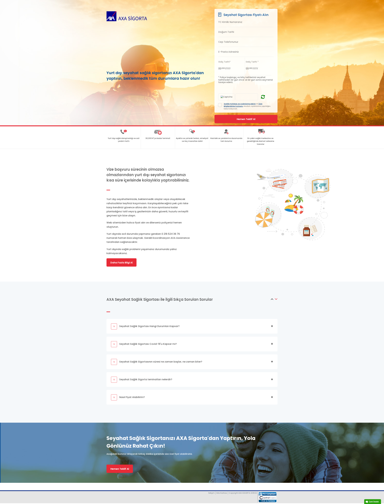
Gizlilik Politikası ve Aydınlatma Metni (240, 104)
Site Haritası (221, 493)
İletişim (211, 493)
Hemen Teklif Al (119, 469)
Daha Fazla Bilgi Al (121, 262)
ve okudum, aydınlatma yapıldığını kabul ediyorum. (247, 106)
